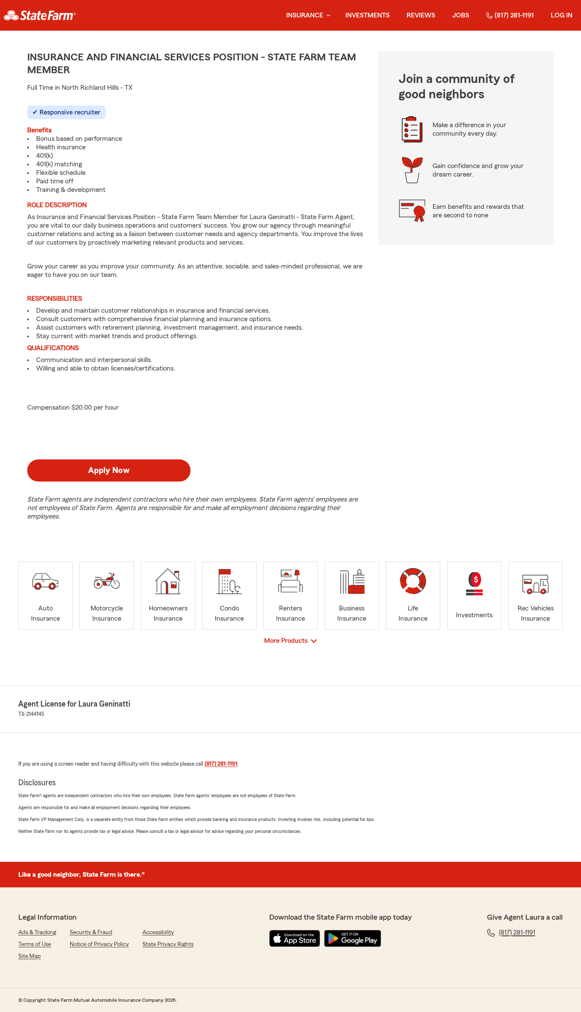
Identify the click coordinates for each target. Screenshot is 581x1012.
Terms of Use (34, 944)
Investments (367, 15)
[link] (40, 15)
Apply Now (109, 470)
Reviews (421, 15)
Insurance (304, 15)
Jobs (460, 15)
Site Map (29, 956)
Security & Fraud (91, 932)
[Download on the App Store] (294, 938)
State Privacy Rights (168, 944)
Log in (561, 15)
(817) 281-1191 (514, 15)
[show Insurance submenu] (326, 15)
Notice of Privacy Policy (99, 944)
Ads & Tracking (37, 932)
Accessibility (158, 932)
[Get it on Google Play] (352, 938)
